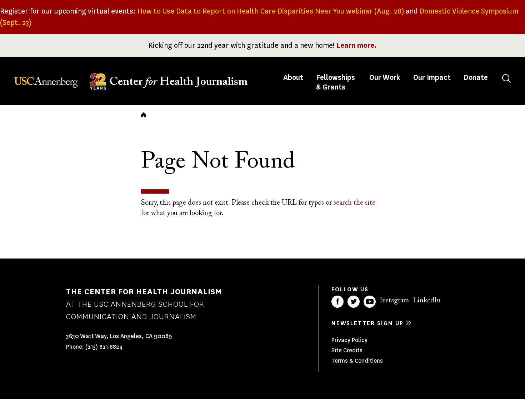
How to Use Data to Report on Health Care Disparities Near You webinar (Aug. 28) (271, 11)
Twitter (354, 302)
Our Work (384, 77)
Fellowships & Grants (335, 82)
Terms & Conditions (357, 360)
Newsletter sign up (367, 323)
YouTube (370, 302)
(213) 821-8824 (104, 347)
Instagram (394, 300)
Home (143, 114)
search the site (354, 202)
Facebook (337, 302)
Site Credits (346, 350)
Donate (476, 77)
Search (506, 78)
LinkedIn (427, 300)
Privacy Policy (349, 340)
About (294, 77)
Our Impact (432, 77)
